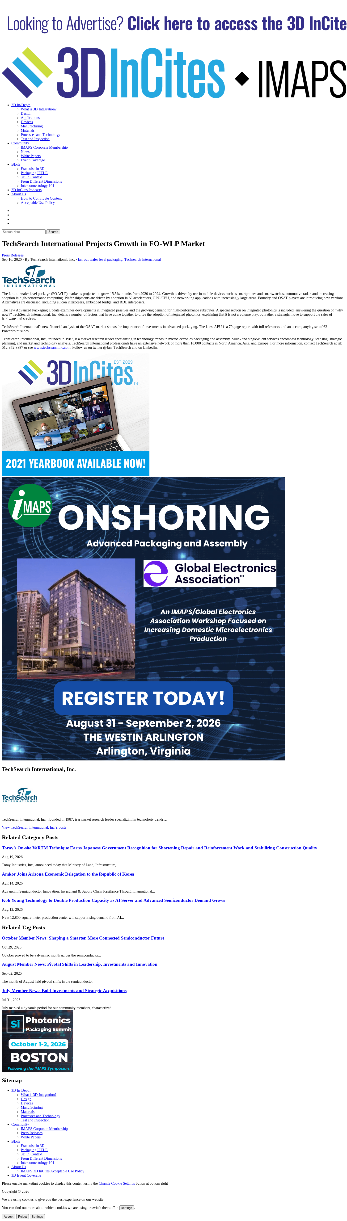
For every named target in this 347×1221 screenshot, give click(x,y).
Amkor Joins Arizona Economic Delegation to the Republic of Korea (68, 874)
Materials (27, 130)
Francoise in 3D (33, 169)
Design (26, 113)
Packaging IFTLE (34, 173)
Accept (8, 1216)
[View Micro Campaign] (143, 759)
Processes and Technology (40, 135)
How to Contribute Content (41, 198)
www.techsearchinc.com (52, 347)
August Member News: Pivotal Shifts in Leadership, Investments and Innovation (79, 964)
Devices (27, 122)
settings (126, 1208)
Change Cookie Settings (117, 1183)
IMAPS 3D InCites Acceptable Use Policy (52, 1171)
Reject (22, 1216)
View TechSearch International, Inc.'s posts (34, 827)
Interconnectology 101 (37, 186)
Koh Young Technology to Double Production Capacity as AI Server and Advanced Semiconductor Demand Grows (113, 900)
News (25, 152)
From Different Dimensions (41, 181)
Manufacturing (32, 126)
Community (20, 143)
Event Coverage (33, 160)
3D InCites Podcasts (26, 190)
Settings (37, 1216)
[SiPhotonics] (37, 1071)
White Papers (31, 156)
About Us (18, 194)
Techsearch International (142, 259)
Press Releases (13, 255)
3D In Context (31, 177)
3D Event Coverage (26, 1175)
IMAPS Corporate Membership (44, 147)
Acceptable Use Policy (38, 203)
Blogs (15, 164)
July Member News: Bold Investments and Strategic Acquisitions (64, 990)
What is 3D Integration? (38, 109)
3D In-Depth (20, 105)
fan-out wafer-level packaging (100, 259)
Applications (30, 118)
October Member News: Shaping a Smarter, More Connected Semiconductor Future (83, 938)
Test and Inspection (35, 139)
